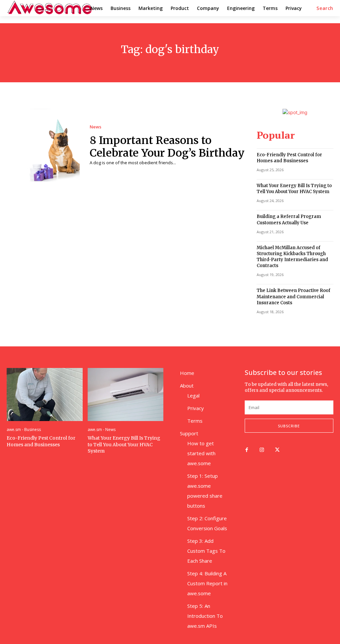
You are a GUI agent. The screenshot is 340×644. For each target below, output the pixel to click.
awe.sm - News (102, 430)
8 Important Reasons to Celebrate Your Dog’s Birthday (167, 147)
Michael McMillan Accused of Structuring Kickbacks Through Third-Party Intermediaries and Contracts (292, 257)
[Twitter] (277, 450)
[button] (324, 8)
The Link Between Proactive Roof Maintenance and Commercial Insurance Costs (293, 296)
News (95, 127)
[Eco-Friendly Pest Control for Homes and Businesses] (45, 394)
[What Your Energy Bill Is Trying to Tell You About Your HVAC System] (126, 394)
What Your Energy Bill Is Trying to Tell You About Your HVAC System (294, 188)
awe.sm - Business (24, 430)
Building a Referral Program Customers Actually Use (289, 219)
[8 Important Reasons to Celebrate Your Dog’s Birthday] (43, 145)
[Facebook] (247, 450)
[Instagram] (262, 450)
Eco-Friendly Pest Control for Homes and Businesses (289, 158)
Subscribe (289, 425)
